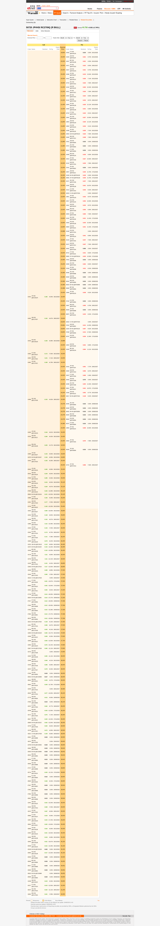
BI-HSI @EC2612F (37, 457)
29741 (67, 253)
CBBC (37, 31)
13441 (29, 802)
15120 (67, 240)
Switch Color (128, 1)
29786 (29, 710)
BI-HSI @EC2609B (37, 676)
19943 (29, 841)
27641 (67, 167)
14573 (67, 65)
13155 (67, 218)
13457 (29, 820)
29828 (67, 256)
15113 (67, 189)
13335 (67, 185)
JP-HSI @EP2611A (75, 256)
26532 (29, 755)
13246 (67, 175)
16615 (29, 621)
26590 (29, 763)
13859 (67, 126)
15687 (67, 305)
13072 (29, 706)
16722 (29, 651)
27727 (29, 768)
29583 (29, 494)
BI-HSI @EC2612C (37, 722)
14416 (29, 340)
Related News (73, 20)
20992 (29, 852)
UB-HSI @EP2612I (75, 134)
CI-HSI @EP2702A (75, 322)
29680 (29, 815)
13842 (67, 117)
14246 (29, 536)
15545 (29, 574)
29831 (67, 388)
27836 (29, 701)
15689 (67, 137)
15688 (67, 209)
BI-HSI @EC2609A (37, 745)
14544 (67, 95)
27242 (67, 301)
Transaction (63, 20)
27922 (67, 259)
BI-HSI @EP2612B (75, 175)
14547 (67, 61)
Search (65, 13)
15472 (67, 244)
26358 (29, 857)
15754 (67, 113)
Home (43, 13)
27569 (29, 478)
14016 (29, 515)
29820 (29, 781)
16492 (67, 379)
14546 (29, 550)
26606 (29, 861)
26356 (67, 449)
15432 (67, 366)
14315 (29, 544)
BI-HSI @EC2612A (37, 494)
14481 (29, 362)
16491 (67, 248)
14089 (29, 454)
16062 (29, 894)
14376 (29, 457)
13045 (29, 656)
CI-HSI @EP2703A (75, 193)
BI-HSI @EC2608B (37, 873)
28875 (67, 314)
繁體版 (103, 1)
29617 (29, 719)
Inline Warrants (45, 31)
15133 (67, 100)
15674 (29, 669)
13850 (67, 428)
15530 (29, 807)
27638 (67, 332)
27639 (67, 268)
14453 (29, 318)
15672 (29, 811)
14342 (29, 460)
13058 (29, 640)
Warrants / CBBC (109, 9)
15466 (29, 566)
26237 (29, 889)
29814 (29, 680)
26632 (29, 873)
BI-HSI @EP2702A (75, 396)
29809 (67, 227)
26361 (29, 737)
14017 (67, 201)
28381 (29, 798)
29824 (29, 824)
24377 (29, 885)
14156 (67, 87)
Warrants (30, 31)
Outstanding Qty (31, 22)
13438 (29, 881)
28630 (67, 419)
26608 (67, 288)
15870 (67, 375)
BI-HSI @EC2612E (37, 547)
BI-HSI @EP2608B (75, 284)
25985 (29, 482)
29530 (29, 693)
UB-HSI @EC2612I (37, 544)
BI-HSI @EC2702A (37, 621)
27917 (29, 601)
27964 (29, 794)
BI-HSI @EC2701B (37, 648)
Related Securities (86, 20)
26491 (67, 411)
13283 (67, 349)
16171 (29, 714)
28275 (67, 423)
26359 (67, 309)
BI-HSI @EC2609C (37, 597)
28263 (29, 676)
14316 (29, 436)
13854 (67, 121)
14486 (29, 399)
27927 (29, 785)
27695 (29, 491)
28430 (29, 776)
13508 (29, 636)
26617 (29, 865)
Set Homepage (117, 1)
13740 (29, 506)
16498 (67, 384)
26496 (67, 272)
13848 (67, 292)
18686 (29, 828)
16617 (67, 396)
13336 (67, 392)
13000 (29, 633)
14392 (29, 353)
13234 (67, 328)
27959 (29, 609)
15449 (29, 689)
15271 (67, 181)
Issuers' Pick (98, 13)
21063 (29, 833)
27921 (67, 141)
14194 (29, 664)
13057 (67, 172)
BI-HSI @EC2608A (37, 751)
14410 (67, 78)
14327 (67, 70)
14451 (29, 502)
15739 (29, 726)
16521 (29, 733)
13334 (67, 235)
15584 (67, 371)
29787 (67, 336)
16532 (67, 322)
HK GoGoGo (127, 9)
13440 (29, 660)
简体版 (109, 1)
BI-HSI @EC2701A (37, 566)
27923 (67, 325)
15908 (67, 264)
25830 (29, 469)
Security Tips (127, 916)
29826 (29, 585)
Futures (99, 9)
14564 (67, 134)
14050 (29, 645)
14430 (67, 52)
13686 (29, 497)
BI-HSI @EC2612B (37, 849)
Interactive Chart (52, 20)
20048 (29, 846)
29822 (29, 684)
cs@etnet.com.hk (76, 916)
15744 (29, 629)
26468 (67, 408)
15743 (29, 559)
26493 (29, 751)
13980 (29, 523)
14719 (67, 83)
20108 (29, 849)
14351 (29, 625)
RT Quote (57, 13)
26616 (29, 759)
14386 (67, 74)
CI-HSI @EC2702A (37, 578)
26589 (29, 877)
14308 (67, 130)
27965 (29, 614)
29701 (29, 581)
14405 (29, 445)
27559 (29, 673)
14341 (29, 296)
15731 (67, 465)
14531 (67, 91)
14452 (29, 358)
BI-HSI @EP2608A (75, 411)
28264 (29, 597)
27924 (29, 605)
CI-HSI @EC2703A (37, 733)
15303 (29, 532)
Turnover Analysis (76, 13)
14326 (67, 57)
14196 (29, 519)
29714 (29, 772)
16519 (29, 578)
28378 (29, 618)
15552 (29, 590)
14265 (29, 432)
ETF (119, 9)
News (50, 13)
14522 (67, 159)
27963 (29, 789)
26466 (29, 748)
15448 (67, 231)
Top (98, 900)
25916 (29, 473)
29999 (29, 722)
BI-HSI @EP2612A (75, 328)
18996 (29, 837)
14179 (29, 554)
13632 (29, 510)
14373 (29, 547)
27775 (29, 697)
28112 (67, 150)
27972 (67, 146)
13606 (29, 541)
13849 (67, 104)
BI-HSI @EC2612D (37, 633)
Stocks (90, 9)
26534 (67, 281)
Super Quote (46, 6)
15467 (29, 648)
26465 (29, 870)
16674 (29, 741)
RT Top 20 (88, 13)
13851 (67, 196)
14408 (67, 154)
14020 (67, 222)
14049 (29, 570)
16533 (67, 193)
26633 (67, 284)
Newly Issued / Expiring (113, 13)
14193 (29, 563)
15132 (67, 163)
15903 (67, 214)
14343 (29, 528)
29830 (67, 177)
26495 (67, 403)
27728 (29, 594)
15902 (67, 440)
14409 (67, 108)
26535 (67, 415)
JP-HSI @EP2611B (75, 177)
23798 (29, 745)
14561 (67, 205)
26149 (29, 486)
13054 (67, 345)
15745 (29, 730)
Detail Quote (40, 20)
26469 (67, 277)
